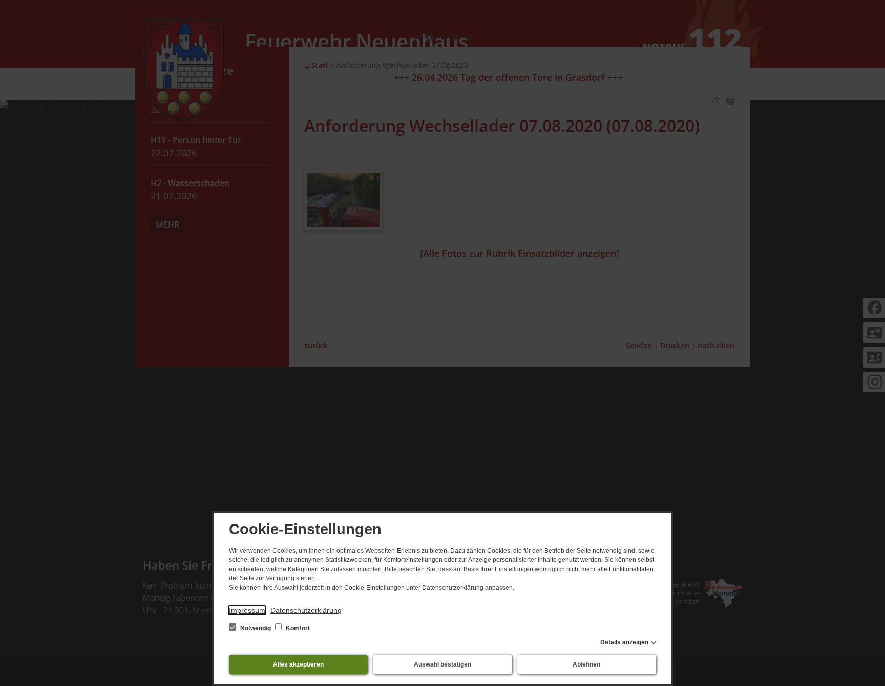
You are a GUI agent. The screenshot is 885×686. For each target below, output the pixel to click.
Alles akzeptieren (298, 664)
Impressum (247, 610)
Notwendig (255, 628)
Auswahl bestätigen (442, 664)
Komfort (297, 628)
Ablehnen (586, 664)
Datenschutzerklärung (306, 610)
